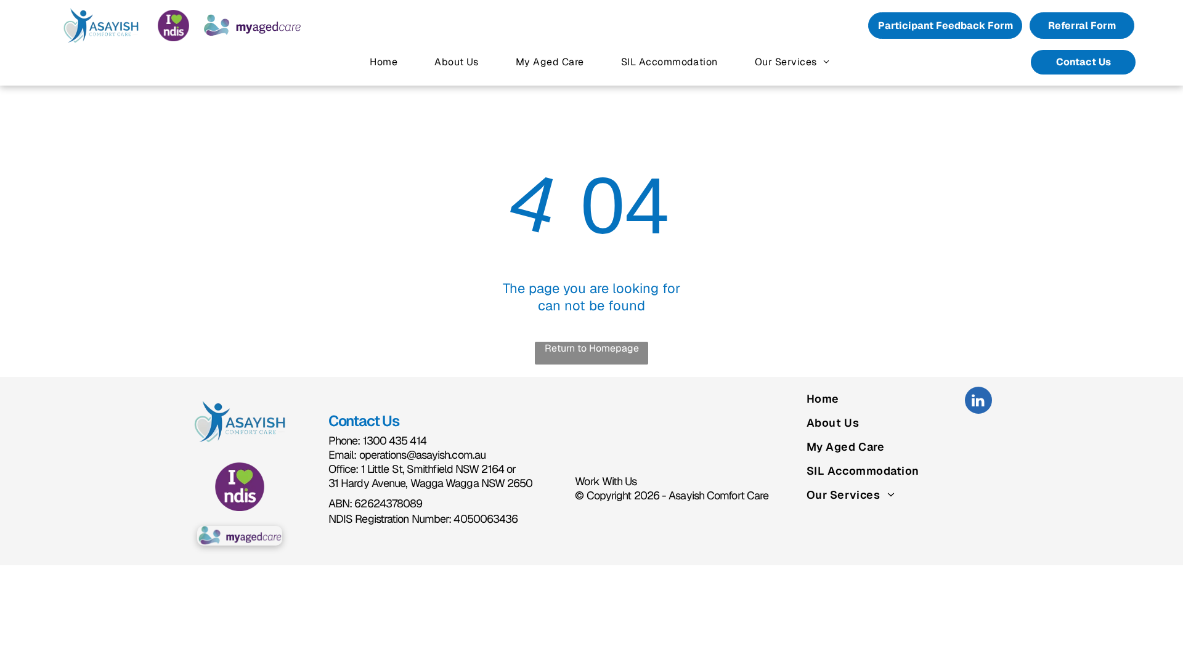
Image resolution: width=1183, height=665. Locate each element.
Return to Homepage (592, 348)
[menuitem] (383, 61)
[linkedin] (978, 402)
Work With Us (605, 481)
